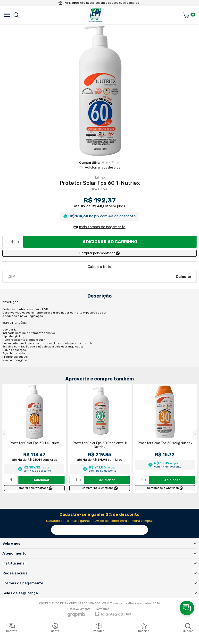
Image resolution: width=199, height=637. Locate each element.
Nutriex (99, 177)
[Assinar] (143, 530)
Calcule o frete (99, 267)
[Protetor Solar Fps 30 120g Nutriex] (165, 438)
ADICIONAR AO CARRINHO (110, 241)
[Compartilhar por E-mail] (117, 162)
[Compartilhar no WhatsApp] (108, 162)
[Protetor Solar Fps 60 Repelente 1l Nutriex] (99, 438)
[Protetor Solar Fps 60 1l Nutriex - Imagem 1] (99, 91)
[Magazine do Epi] (95, 15)
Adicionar (42, 480)
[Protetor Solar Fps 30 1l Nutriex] (34, 438)
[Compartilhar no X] (113, 162)
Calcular (183, 276)
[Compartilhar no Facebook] (103, 162)
